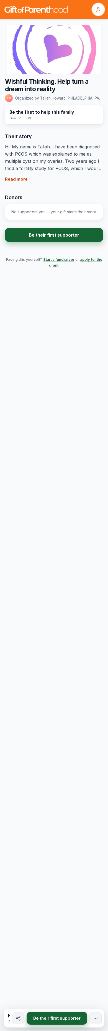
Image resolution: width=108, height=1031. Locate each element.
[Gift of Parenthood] (36, 9)
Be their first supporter (54, 235)
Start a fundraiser (58, 259)
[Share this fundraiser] (18, 1018)
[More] (95, 1018)
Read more (16, 179)
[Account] (98, 9)
